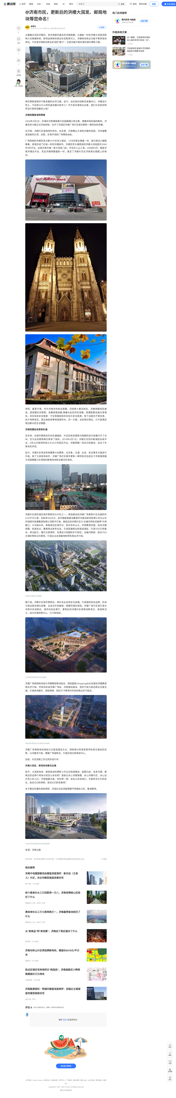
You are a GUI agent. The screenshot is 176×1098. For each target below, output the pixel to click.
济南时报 (28, 980)
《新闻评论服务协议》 (57, 1007)
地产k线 (28, 884)
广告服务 (69, 1080)
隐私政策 (54, 1080)
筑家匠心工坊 (30, 903)
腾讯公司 (63, 1090)
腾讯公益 (83, 1080)
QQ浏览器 (91, 1080)
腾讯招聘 (76, 1080)
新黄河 (27, 961)
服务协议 (47, 1080)
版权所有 (69, 1090)
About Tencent (38, 1080)
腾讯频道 (99, 1080)
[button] (144, 21)
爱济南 (27, 941)
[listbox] (66, 933)
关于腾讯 (28, 1080)
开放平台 (62, 1080)
